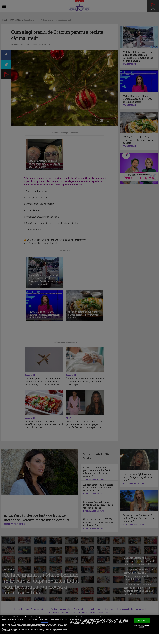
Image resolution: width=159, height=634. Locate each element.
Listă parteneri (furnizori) (75, 625)
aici (43, 628)
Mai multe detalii (44, 622)
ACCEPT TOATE (142, 620)
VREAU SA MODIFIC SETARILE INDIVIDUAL (141, 626)
